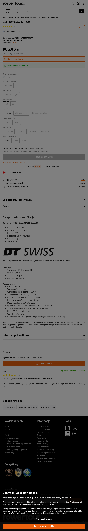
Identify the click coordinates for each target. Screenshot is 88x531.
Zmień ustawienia (44, 519)
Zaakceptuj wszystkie (44, 526)
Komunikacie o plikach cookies (56, 513)
